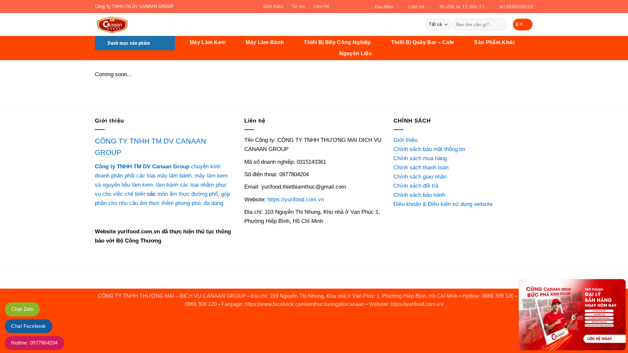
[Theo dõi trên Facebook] (337, 6)
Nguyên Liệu (355, 53)
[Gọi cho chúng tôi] (350, 6)
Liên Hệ (321, 6)
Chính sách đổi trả (415, 185)
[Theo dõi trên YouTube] (357, 6)
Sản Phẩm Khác (494, 42)
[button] (522, 24)
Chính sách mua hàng (420, 158)
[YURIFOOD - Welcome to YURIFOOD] (127, 24)
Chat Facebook (28, 326)
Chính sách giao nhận (419, 176)
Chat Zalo (22, 309)
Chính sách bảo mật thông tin (429, 149)
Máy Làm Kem (208, 42)
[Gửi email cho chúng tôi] (343, 6)
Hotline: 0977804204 (34, 342)
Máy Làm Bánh (265, 42)
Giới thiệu (273, 6)
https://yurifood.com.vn (296, 199)
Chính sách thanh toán (420, 167)
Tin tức (298, 6)
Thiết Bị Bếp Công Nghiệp (337, 42)
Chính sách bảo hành (419, 195)
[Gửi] (501, 25)
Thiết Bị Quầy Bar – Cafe (422, 42)
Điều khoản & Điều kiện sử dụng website (443, 204)
